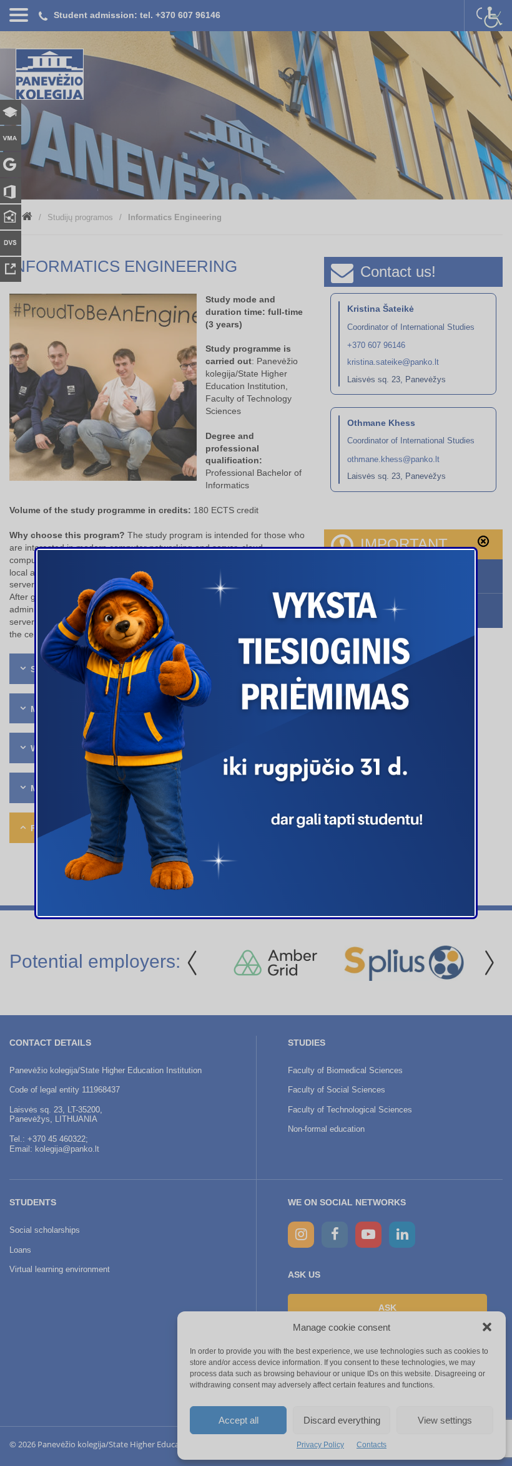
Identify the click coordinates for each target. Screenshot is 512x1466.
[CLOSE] (483, 541)
